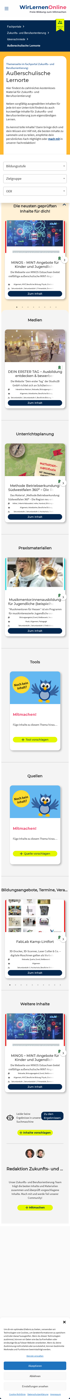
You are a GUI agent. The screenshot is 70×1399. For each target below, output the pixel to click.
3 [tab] (28, 307)
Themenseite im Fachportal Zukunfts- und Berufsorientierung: (30, 66)
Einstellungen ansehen (35, 1386)
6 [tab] (45, 307)
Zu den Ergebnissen (52, 1116)
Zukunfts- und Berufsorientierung (26, 33)
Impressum (55, 1394)
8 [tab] (56, 307)
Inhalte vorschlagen (37, 1132)
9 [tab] (55, 985)
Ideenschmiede (16, 39)
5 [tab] (39, 307)
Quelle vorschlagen (37, 853)
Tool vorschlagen (37, 739)
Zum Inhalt (35, 293)
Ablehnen (35, 1376)
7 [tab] (50, 307)
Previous (4, 259)
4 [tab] (33, 307)
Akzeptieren (35, 1366)
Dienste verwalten (35, 1355)
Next (64, 259)
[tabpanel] (35, 259)
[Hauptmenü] (6, 8)
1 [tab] (17, 307)
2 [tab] (22, 307)
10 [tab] (60, 985)
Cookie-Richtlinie (17, 1394)
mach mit (54, 139)
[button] (64, 1322)
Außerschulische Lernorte (23, 45)
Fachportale (14, 26)
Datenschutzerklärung (37, 1394)
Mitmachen (37, 1207)
